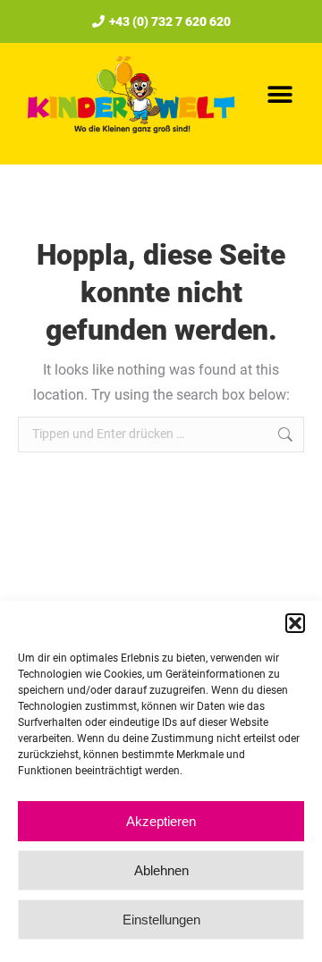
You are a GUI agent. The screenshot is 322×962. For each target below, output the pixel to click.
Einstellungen (161, 919)
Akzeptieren (161, 821)
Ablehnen (161, 870)
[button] (295, 623)
